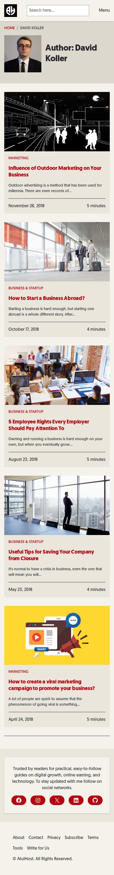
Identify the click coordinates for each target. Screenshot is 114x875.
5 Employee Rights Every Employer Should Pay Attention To (48, 425)
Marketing (18, 158)
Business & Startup (25, 288)
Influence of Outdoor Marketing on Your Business (54, 172)
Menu (104, 10)
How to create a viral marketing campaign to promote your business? (51, 685)
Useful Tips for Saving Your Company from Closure (51, 556)
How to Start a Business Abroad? (46, 298)
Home (9, 28)
